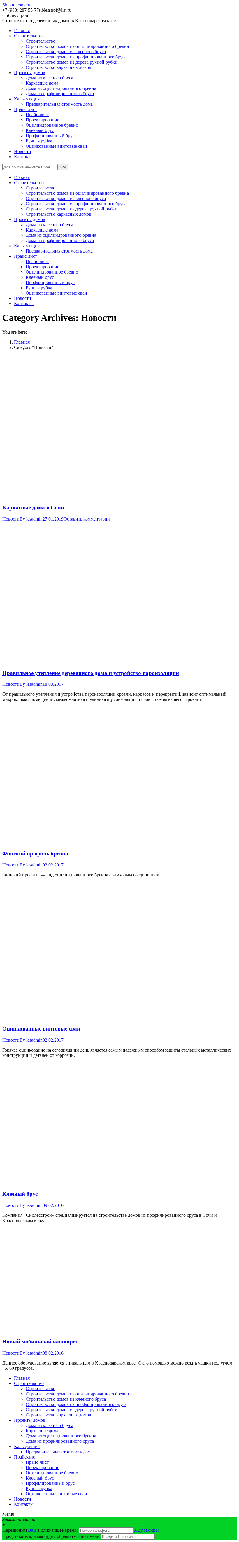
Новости (11, 518)
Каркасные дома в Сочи (33, 507)
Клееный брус (20, 1194)
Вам (32, 1530)
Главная (22, 342)
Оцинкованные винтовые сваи (41, 1029)
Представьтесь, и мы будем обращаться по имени (51, 1536)
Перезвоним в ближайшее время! (40, 1530)
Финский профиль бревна (35, 853)
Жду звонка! (146, 1530)
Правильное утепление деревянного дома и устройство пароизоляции (90, 673)
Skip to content (16, 4)
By (31, 518)
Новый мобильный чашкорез (40, 1342)
